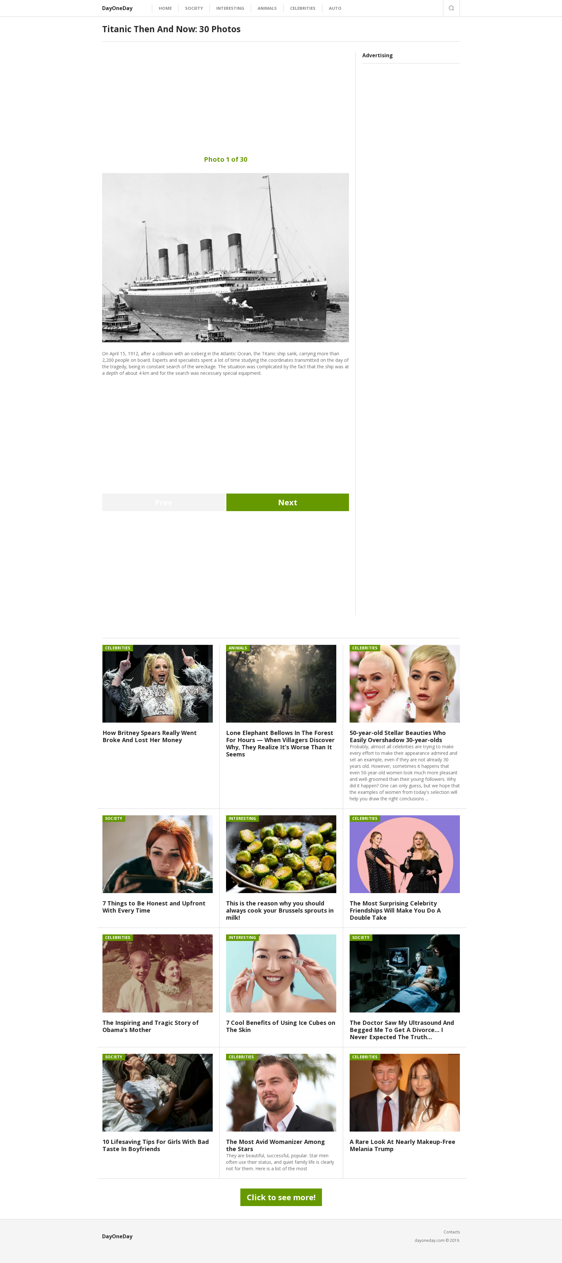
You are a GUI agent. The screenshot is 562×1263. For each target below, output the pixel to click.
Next (287, 502)
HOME (165, 8)
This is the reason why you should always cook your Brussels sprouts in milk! (280, 910)
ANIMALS (267, 8)
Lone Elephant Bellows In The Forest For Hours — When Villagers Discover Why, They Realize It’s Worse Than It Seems (280, 743)
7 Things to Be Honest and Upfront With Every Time (154, 906)
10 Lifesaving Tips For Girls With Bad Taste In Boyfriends (155, 1145)
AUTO (335, 8)
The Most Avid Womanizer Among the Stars (275, 1145)
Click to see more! (281, 1197)
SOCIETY (194, 8)
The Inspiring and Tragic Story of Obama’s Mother (150, 1026)
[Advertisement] (225, 97)
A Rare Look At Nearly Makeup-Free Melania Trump (402, 1145)
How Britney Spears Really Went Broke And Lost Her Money (149, 736)
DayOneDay (117, 8)
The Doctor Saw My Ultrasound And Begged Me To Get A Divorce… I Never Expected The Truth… (402, 1030)
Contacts (452, 1232)
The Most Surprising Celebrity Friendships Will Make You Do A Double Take (395, 910)
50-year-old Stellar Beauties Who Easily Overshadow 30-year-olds (398, 736)
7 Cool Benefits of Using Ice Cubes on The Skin (280, 1026)
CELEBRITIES (302, 8)
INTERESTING (230, 8)
